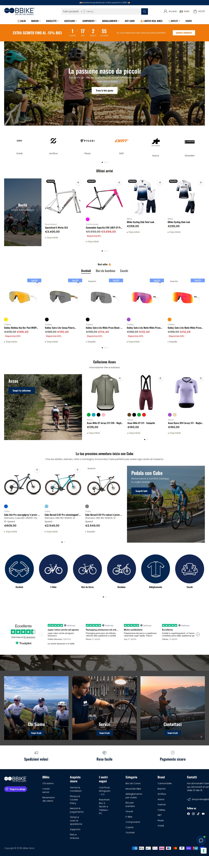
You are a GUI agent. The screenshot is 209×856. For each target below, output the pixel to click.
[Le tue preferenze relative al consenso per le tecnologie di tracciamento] (204, 851)
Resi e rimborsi (74, 836)
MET (160, 815)
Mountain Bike (133, 788)
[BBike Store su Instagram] (193, 814)
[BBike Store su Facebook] (188, 814)
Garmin (162, 804)
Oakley (161, 809)
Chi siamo (48, 783)
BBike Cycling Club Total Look (140, 222)
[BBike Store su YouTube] (203, 814)
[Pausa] (142, 121)
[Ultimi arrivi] (22, 212)
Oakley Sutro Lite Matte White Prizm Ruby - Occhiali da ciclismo (184, 329)
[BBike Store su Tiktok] (198, 814)
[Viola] (129, 319)
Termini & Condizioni (76, 789)
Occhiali (130, 832)
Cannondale (165, 783)
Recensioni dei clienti (48, 799)
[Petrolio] (93, 415)
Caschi (129, 827)
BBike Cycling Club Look (179, 222)
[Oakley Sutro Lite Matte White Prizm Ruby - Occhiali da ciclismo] (186, 297)
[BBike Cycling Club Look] (186, 197)
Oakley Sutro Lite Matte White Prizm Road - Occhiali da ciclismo (143, 329)
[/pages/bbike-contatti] (172, 708)
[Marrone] (129, 415)
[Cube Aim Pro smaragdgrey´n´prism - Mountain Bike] (22, 484)
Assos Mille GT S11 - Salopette (141, 423)
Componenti (133, 822)
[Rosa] (103, 415)
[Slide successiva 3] (111, 121)
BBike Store (28, 848)
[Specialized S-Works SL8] (63, 197)
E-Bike (129, 816)
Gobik (161, 825)
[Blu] (6, 506)
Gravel (129, 811)
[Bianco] (47, 219)
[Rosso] (144, 415)
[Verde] (89, 415)
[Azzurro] (46, 506)
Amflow (162, 794)
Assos (161, 799)
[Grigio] (87, 506)
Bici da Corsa (133, 783)
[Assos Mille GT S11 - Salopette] (145, 392)
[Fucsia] (88, 219)
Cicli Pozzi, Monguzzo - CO (104, 791)
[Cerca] (144, 11)
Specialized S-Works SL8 (56, 227)
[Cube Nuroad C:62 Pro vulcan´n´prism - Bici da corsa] (103, 484)
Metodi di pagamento (77, 810)
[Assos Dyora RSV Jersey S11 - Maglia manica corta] (186, 392)
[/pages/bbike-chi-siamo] (36, 708)
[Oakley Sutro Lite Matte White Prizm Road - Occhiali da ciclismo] (145, 297)
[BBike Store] (19, 11)
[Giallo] (6, 319)
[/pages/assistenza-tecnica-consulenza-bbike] (104, 708)
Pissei (161, 820)
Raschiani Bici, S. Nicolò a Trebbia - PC (104, 806)
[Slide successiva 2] (93, 121)
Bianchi (162, 788)
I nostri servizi (46, 790)
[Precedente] (5, 141)
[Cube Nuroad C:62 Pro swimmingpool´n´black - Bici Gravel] (63, 484)
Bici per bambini (130, 804)
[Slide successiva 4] (129, 121)
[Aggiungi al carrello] (78, 182)
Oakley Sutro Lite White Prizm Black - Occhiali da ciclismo (103, 329)
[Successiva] (204, 141)
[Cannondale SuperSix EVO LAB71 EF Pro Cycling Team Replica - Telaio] (104, 197)
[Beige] (175, 415)
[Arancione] (169, 319)
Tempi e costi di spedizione (76, 820)
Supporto (75, 829)
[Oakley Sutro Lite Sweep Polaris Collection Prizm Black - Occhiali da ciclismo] (63, 297)
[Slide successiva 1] (74, 121)
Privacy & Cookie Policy (75, 800)
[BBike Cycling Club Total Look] (145, 197)
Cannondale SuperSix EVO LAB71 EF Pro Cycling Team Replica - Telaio (104, 229)
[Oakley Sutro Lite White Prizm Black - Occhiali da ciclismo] (104, 297)
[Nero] (47, 319)
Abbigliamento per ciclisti (134, 795)
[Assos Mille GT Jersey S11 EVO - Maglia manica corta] (105, 392)
